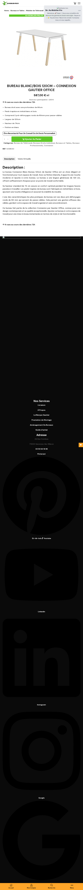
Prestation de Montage (42, 420)
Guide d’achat (41, 430)
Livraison (41, 405)
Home (6, 11)
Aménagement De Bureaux (41, 425)
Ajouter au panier (33, 139)
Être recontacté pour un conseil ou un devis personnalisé (29, 133)
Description (9, 159)
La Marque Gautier (41, 415)
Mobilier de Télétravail (34, 11)
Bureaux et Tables (17, 11)
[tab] (9, 159)
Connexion (48, 145)
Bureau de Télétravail (23, 143)
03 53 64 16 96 (41, 449)
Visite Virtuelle (24, 159)
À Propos (41, 410)
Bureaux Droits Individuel (44, 143)
